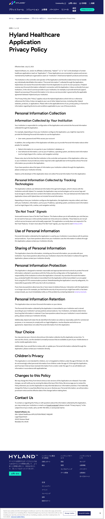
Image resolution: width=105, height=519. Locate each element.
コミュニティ (46, 486)
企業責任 (82, 473)
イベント (45, 490)
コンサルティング (66, 469)
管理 (62, 465)
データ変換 (64, 473)
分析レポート (46, 462)
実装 (62, 462)
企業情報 (82, 465)
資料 (43, 497)
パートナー (83, 469)
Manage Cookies (69, 513)
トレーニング (46, 494)
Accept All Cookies (84, 513)
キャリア (82, 462)
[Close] (100, 513)
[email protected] (53, 405)
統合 (43, 465)
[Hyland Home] (17, 3)
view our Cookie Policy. (18, 517)
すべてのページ (85, 476)
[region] (51, 513)
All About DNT (77, 224)
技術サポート (46, 501)
